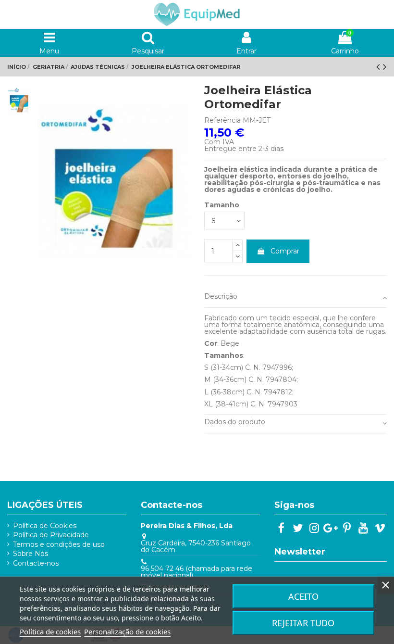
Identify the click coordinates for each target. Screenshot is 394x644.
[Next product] (385, 67)
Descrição (220, 296)
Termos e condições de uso (59, 544)
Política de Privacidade (51, 534)
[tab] (295, 298)
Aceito (303, 596)
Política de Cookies (44, 525)
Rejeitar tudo (303, 623)
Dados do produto (234, 421)
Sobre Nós (30, 553)
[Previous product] (379, 67)
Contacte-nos (36, 563)
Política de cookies (50, 631)
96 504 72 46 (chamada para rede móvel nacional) (196, 572)
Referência (222, 120)
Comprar (285, 251)
